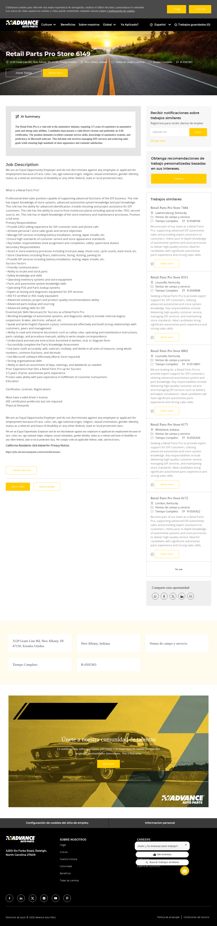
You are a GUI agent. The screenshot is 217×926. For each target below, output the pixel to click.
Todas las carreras (69, 880)
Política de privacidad (168, 917)
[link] (158, 140)
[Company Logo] (23, 24)
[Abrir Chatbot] (184, 870)
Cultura (63, 852)
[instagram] (44, 898)
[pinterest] (67, 898)
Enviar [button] (198, 132)
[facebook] (9, 898)
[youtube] (55, 898)
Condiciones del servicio (196, 917)
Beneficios (68, 24)
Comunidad (66, 866)
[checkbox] (23, 73)
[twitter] (32, 898)
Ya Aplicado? (130, 24)
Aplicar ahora (169, 263)
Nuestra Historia (68, 859)
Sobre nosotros (89, 24)
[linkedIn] (21, 898)
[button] (55, 73)
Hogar (63, 844)
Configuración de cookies (121, 10)
